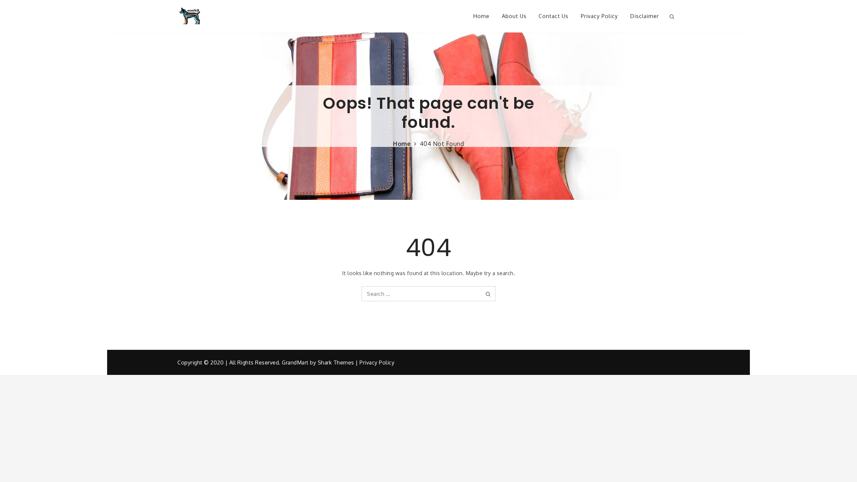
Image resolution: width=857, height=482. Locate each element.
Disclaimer (644, 16)
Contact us (553, 16)
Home (481, 16)
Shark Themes (337, 362)
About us (514, 16)
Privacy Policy (599, 16)
